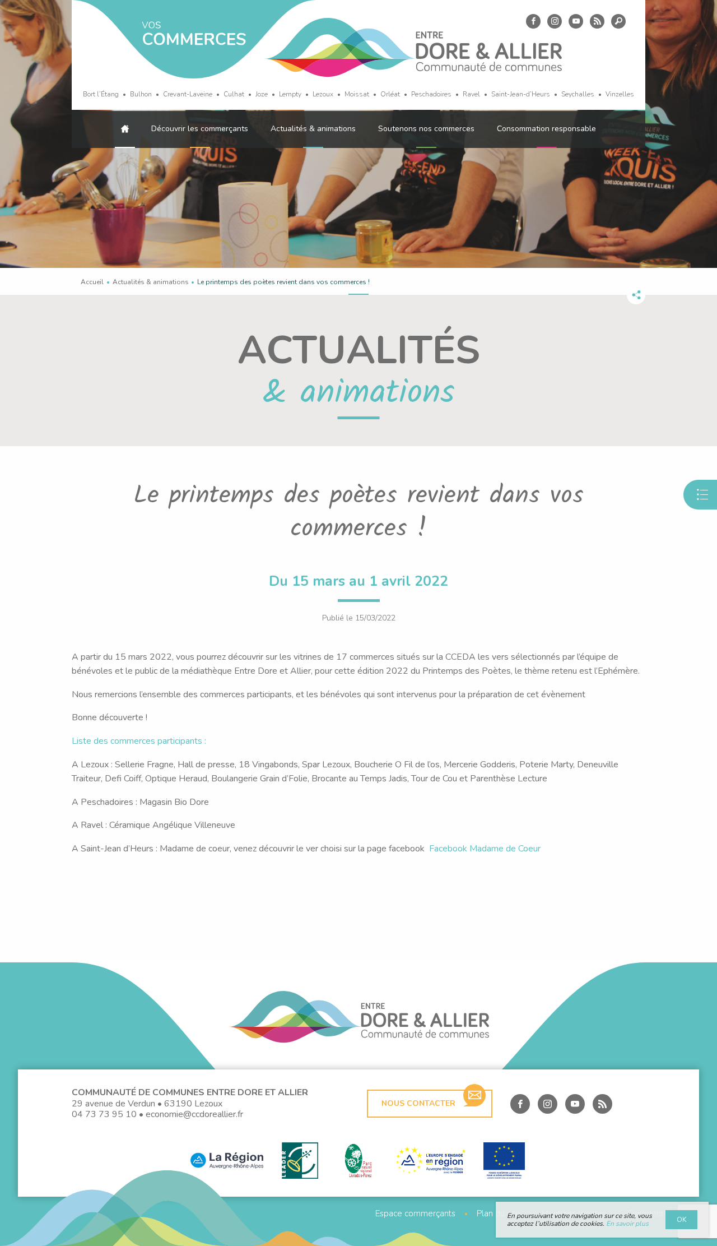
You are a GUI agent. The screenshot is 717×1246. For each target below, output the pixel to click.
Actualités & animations (313, 128)
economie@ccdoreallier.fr (194, 1114)
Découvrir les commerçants (199, 128)
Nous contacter (418, 1103)
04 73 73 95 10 (104, 1114)
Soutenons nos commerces (426, 128)
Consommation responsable (546, 128)
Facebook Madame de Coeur (485, 848)
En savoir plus (627, 1223)
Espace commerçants (415, 1214)
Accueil (92, 281)
